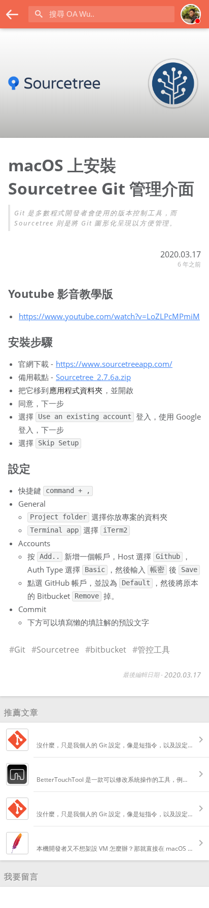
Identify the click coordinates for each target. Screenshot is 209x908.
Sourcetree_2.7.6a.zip (93, 377)
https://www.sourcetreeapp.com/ (114, 364)
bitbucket (108, 650)
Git (19, 650)
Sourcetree (58, 650)
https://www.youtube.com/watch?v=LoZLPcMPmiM (109, 316)
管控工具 (153, 650)
